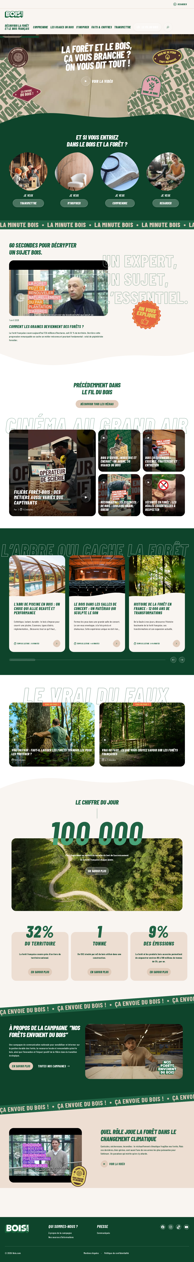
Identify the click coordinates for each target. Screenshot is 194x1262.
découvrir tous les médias (97, 404)
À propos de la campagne (60, 1232)
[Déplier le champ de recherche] (168, 27)
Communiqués (103, 1232)
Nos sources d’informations (61, 1237)
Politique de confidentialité (116, 1252)
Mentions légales (91, 1252)
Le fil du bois (150, 27)
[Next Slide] (182, 660)
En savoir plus (97, 871)
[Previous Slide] (173, 660)
